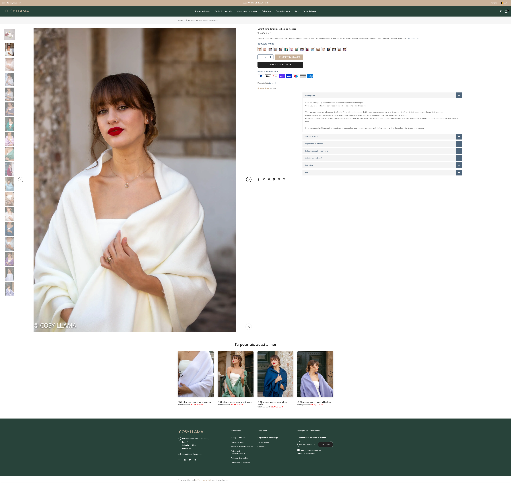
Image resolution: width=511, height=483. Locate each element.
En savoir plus (413, 38)
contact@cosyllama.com (11, 3)
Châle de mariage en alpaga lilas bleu (314, 402)
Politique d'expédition (240, 458)
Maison (180, 20)
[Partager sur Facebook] (258, 179)
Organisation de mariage (267, 437)
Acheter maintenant (280, 65)
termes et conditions (306, 453)
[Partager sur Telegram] (274, 179)
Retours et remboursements (238, 452)
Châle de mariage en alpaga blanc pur (195, 402)
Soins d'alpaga (309, 11)
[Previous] (20, 179)
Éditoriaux (266, 11)
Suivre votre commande (246, 11)
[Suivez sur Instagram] (184, 460)
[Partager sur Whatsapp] (284, 179)
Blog (296, 11)
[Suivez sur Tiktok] (195, 460)
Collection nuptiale (223, 11)
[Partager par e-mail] (279, 179)
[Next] (249, 179)
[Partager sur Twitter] (264, 179)
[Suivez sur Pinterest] (189, 460)
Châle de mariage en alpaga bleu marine (272, 403)
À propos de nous (202, 11)
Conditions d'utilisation (240, 462)
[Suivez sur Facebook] (179, 460)
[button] (263, 88)
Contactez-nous (283, 11)
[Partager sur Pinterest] (269, 179)
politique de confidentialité (242, 447)
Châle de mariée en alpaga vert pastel (235, 402)
